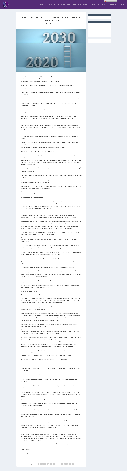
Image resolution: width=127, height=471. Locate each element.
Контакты (113, 4)
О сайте (121, 4)
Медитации (61, 4)
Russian (108, 1)
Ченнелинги (77, 4)
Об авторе (51, 4)
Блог (68, 4)
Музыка (85, 4)
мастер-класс (102, 4)
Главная (43, 4)
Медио (94, 4)
